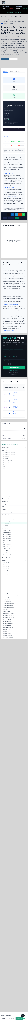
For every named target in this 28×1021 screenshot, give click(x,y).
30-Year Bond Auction (7, 578)
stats (11, 71)
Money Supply (5, 525)
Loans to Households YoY (8, 623)
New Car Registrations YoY (8, 627)
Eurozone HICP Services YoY (8, 480)
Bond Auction (5, 589)
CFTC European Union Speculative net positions (12, 595)
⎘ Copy (5, 218)
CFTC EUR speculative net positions (9, 593)
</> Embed (11, 218)
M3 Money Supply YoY (7, 523)
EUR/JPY (6, 145)
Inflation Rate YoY (6, 489)
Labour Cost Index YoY (7, 619)
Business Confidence (7, 530)
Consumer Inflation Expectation (9, 452)
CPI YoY (4, 468)
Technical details (14, 243)
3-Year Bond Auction (7, 576)
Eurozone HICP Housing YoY (8, 478)
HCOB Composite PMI (7, 534)
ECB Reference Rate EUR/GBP (9, 603)
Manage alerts (13, 59)
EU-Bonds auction (6, 611)
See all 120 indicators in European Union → (10, 444)
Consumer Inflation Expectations (9, 454)
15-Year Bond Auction (7, 566)
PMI (3, 542)
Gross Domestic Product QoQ (9, 615)
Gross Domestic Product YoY (8, 617)
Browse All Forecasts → (14, 372)
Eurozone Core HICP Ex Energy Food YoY (11, 470)
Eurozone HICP (6, 472)
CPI (3, 464)
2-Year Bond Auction (7, 570)
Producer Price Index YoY (8, 493)
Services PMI (5, 550)
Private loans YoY (6, 631)
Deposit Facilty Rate (6, 599)
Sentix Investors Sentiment (8, 548)
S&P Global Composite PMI (8, 544)
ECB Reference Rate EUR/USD (8, 607)
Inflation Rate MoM (6, 487)
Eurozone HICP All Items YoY (8, 474)
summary (5, 71)
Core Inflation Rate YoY (7, 460)
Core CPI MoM (6, 456)
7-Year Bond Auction (7, 587)
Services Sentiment (6, 552)
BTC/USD (6, 141)
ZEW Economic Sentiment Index (9, 554)
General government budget (8, 613)
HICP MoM (5, 482)
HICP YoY (4, 485)
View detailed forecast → (8, 330)
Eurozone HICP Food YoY (8, 476)
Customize (11, 1018)
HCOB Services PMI (7, 536)
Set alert (5, 59)
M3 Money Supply (6, 521)
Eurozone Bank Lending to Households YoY (11, 517)
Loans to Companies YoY (7, 621)
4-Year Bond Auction (7, 580)
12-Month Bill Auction (7, 564)
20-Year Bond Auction (7, 572)
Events (6, 16)
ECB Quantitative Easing (7, 601)
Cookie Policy (8, 1015)
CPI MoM (4, 466)
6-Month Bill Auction (7, 585)
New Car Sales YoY (6, 629)
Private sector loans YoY (7, 635)
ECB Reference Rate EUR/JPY (8, 605)
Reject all (4, 1018)
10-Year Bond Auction (7, 562)
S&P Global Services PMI (7, 546)
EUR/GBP (6, 136)
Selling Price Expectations (8, 637)
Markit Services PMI (7, 540)
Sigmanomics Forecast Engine (18, 21)
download (18, 71)
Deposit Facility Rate (7, 597)
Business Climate (6, 591)
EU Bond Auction (6, 609)
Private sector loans (7, 633)
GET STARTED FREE (14, 367)
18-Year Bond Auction (7, 568)
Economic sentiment (7, 532)
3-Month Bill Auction (7, 574)
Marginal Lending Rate (7, 625)
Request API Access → (14, 374)
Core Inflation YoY (6, 462)
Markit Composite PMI (7, 538)
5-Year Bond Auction (7, 582)
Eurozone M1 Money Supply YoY (9, 519)
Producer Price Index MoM (8, 491)
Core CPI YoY (5, 458)
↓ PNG (17, 218)
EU (11, 16)
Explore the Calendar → (14, 370)
